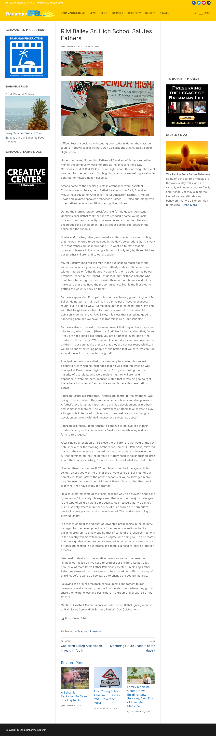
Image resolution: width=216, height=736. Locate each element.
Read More (190, 204)
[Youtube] (204, 3)
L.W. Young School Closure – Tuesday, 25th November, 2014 (107, 697)
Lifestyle (95, 631)
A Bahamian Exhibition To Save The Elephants (74, 696)
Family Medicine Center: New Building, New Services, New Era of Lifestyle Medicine (140, 696)
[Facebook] (194, 3)
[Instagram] (209, 3)
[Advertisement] (187, 49)
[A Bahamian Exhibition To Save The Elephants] (75, 678)
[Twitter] (199, 3)
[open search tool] (195, 13)
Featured (93, 46)
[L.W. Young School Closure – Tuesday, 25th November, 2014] (108, 677)
